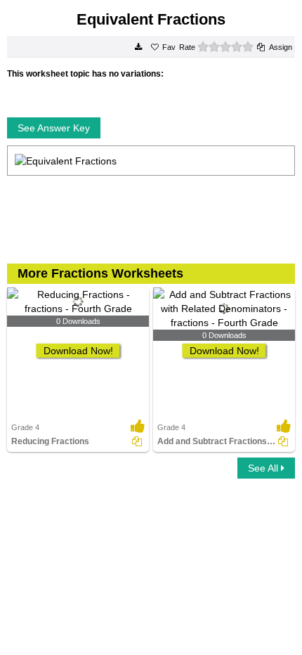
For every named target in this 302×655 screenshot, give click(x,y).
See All (264, 468)
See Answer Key (54, 128)
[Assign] (137, 441)
